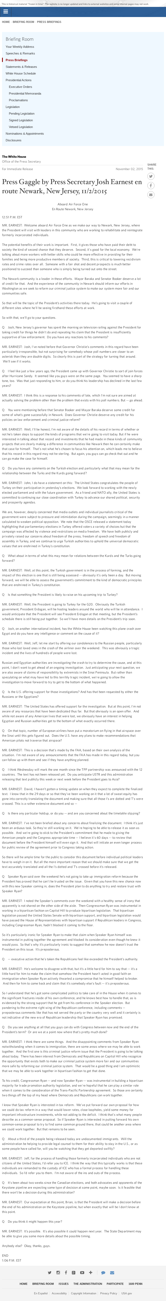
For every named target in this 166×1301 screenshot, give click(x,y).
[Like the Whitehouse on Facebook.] (66, 1272)
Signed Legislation (21, 120)
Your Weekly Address (20, 46)
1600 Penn (135, 1283)
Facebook (150, 184)
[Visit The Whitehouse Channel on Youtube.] (82, 1272)
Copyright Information (83, 1293)
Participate (115, 1283)
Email (150, 193)
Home (6, 21)
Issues (64, 1283)
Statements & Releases (21, 66)
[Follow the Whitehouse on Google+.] (73, 1272)
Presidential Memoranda (25, 93)
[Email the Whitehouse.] (112, 1272)
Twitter (150, 175)
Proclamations (18, 100)
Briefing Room (23, 21)
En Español (41, 1293)
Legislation (13, 107)
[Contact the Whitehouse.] (101, 1272)
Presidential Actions (19, 80)
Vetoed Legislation (21, 127)
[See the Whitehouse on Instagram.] (58, 1272)
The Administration (87, 1283)
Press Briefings (49, 21)
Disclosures (13, 140)
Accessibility (59, 1293)
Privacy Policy (108, 1293)
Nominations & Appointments (25, 133)
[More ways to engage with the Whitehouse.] (90, 1272)
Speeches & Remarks (20, 53)
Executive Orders (20, 86)
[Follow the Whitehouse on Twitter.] (50, 1272)
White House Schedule (21, 73)
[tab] (6, 12)
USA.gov (126, 1293)
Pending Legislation (21, 113)
